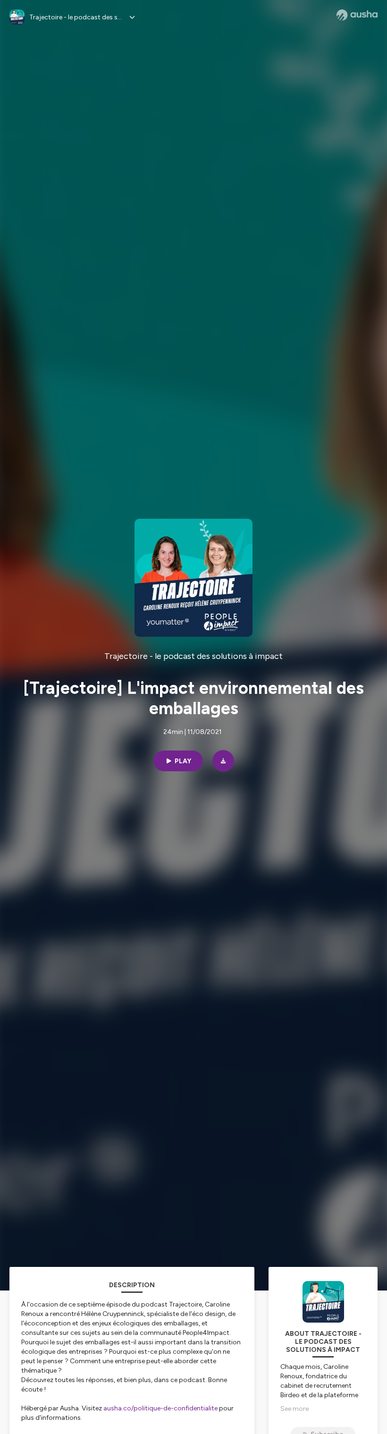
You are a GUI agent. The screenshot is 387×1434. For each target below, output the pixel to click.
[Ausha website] (357, 15)
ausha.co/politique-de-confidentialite (160, 1408)
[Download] (223, 761)
